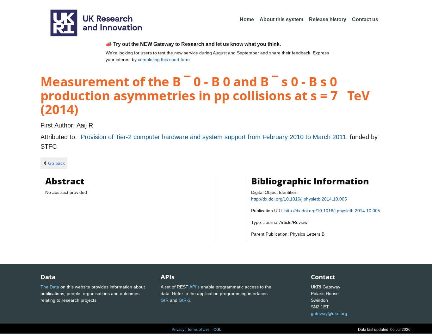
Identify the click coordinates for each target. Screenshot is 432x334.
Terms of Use (198, 329)
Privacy (178, 329)
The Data (49, 286)
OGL (217, 329)
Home (247, 19)
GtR (165, 300)
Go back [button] (56, 163)
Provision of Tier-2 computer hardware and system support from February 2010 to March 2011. (215, 136)
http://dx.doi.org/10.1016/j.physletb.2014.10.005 (299, 198)
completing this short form (164, 59)
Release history (327, 19)
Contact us (365, 19)
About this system (281, 19)
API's (194, 286)
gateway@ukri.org (329, 313)
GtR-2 (185, 300)
